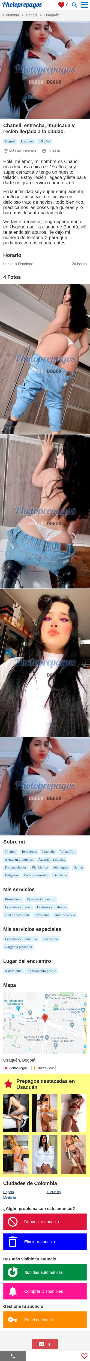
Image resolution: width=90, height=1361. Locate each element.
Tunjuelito (54, 1192)
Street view (43, 1068)
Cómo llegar (15, 1068)
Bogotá (8, 1192)
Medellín (9, 1198)
